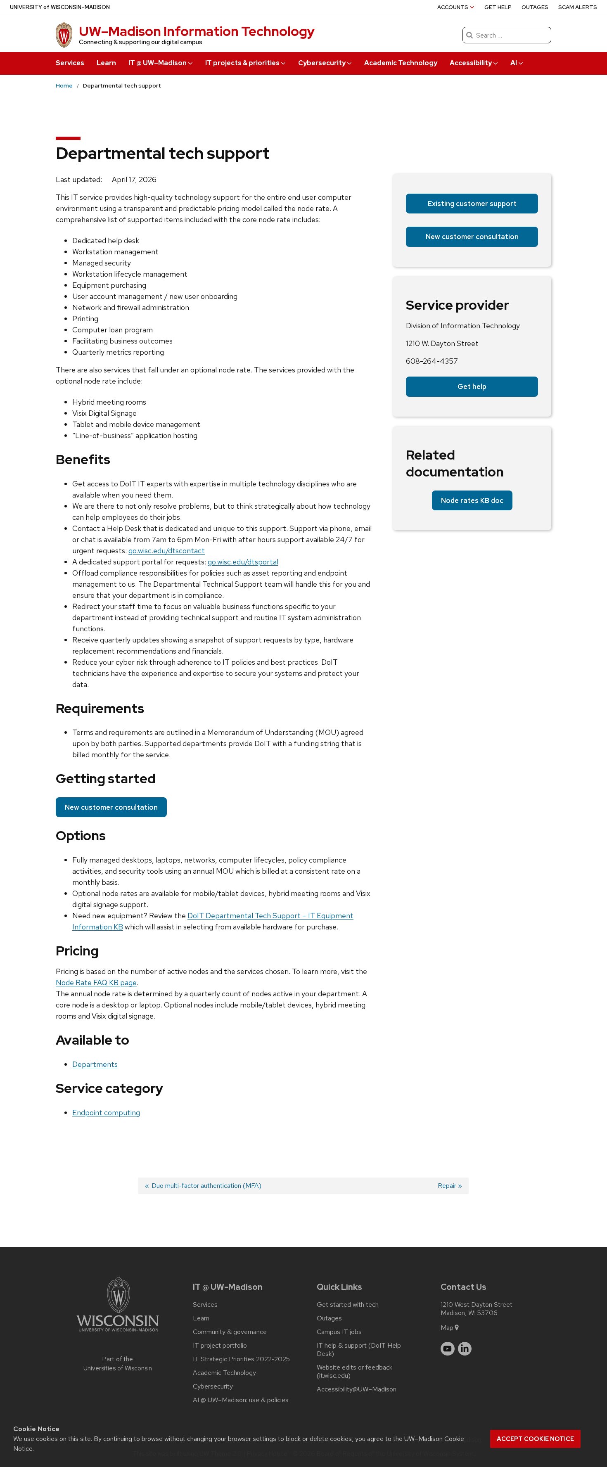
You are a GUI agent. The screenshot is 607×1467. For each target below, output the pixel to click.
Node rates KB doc (472, 500)
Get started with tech (348, 1305)
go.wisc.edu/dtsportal (243, 561)
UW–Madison (60, 7)
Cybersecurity (213, 1386)
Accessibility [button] (471, 63)
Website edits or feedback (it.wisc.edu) (354, 1371)
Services (70, 63)
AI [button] (513, 63)
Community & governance (230, 1332)
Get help (498, 7)
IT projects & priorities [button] (242, 63)
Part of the (117, 1364)
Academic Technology (400, 63)
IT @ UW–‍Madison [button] (157, 63)
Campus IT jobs (339, 1332)
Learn (106, 63)
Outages (535, 7)
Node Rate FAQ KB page (96, 982)
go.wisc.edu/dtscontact (166, 550)
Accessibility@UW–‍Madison (356, 1389)
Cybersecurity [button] (322, 63)
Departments (95, 1064)
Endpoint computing (106, 1112)
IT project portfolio (220, 1345)
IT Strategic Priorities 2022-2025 (241, 1359)
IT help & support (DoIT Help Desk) (359, 1349)
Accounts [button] (452, 7)
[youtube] (448, 1349)
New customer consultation (111, 807)
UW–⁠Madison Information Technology (197, 31)
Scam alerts (577, 7)
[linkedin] (465, 1349)
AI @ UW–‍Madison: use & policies (241, 1400)
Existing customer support (472, 203)
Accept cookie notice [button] (535, 1439)
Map (447, 1327)
